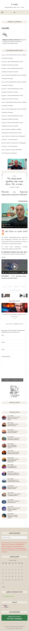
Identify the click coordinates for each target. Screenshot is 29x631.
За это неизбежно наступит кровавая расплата (12, 446)
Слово (14, 4)
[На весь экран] (25, 272)
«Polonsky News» (21, 276)
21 (15, 576)
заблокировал (14, 618)
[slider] (13, 272)
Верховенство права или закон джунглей (13, 502)
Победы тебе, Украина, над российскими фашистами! (13, 460)
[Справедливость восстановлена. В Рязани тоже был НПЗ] (24, 295)
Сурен (17, 187)
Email (3, 342)
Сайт (2, 349)
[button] (14, 267)
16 (22, 573)
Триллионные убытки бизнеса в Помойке (13, 432)
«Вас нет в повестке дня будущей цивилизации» (13, 453)
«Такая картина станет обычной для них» (13, 425)
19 (9, 576)
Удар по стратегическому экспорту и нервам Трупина (14, 509)
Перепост (16, 286)
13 (12, 573)
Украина (23, 286)
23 (22, 576)
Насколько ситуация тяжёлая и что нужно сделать (13, 516)
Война (14, 176)
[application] (14, 266)
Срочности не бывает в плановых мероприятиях (13, 474)
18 (6, 576)
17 (2, 576)
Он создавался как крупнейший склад (12, 467)
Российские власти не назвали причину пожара (14, 481)
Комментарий (6, 356)
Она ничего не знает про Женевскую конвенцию (14, 439)
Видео (4, 286)
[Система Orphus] (5, 36)
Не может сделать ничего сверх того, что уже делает (14, 418)
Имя (2, 335)
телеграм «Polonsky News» (9, 278)
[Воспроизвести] (3, 272)
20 (12, 576)
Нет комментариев (14, 290)
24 (3, 580)
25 (6, 580)
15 (18, 573)
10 (2, 573)
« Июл (3, 587)
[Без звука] (23, 272)
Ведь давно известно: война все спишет (13, 488)
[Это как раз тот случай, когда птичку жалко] (4, 295)
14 (15, 573)
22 (19, 576)
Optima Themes (18, 628)
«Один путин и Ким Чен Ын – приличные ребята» (14, 495)
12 (9, 573)
